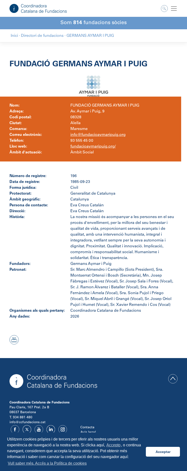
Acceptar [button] (163, 452)
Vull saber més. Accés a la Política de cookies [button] (47, 463)
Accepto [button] (113, 445)
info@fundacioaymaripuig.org (98, 135)
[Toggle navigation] (174, 8)
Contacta (87, 427)
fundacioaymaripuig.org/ (93, 147)
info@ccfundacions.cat (27, 422)
